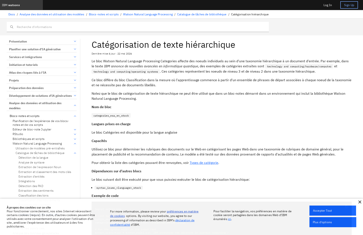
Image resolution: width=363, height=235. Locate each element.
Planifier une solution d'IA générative (35, 49)
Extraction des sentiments (36, 191)
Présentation (18, 41)
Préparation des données (26, 88)
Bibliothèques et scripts (29, 139)
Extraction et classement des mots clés (44, 172)
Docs (11, 14)
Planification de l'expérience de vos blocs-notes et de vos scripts (41, 123)
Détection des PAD (30, 186)
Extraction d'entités (31, 176)
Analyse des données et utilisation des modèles (52, 14)
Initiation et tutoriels (23, 65)
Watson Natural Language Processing (147, 14)
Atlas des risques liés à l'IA (27, 72)
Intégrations (26, 181)
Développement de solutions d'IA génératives (40, 96)
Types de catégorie (204, 163)
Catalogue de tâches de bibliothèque (202, 14)
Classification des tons (33, 195)
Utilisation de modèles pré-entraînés (40, 148)
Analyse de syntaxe (31, 162)
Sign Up (349, 5)
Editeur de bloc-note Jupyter (32, 129)
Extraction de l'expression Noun (39, 167)
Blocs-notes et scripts (104, 14)
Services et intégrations (25, 57)
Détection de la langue (33, 157)
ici (229, 219)
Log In (328, 5)
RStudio (18, 134)
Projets (14, 80)
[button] (359, 201)
